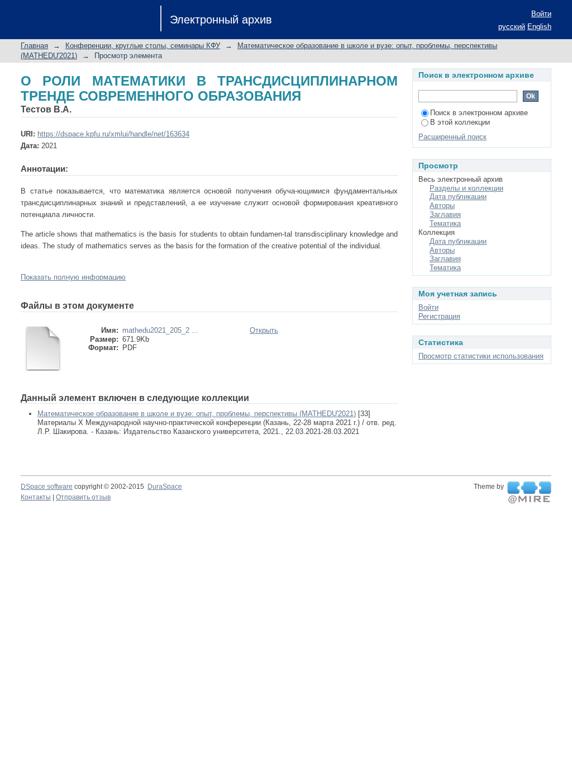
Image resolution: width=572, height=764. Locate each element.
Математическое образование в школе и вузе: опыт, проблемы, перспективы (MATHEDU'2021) (196, 413)
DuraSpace (164, 487)
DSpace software (47, 487)
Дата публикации (458, 196)
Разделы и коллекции (466, 188)
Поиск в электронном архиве (479, 113)
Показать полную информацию (73, 277)
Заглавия (445, 214)
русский (511, 26)
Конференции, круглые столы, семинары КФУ (142, 45)
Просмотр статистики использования (481, 356)
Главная (34, 45)
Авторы (442, 205)
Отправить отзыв (83, 497)
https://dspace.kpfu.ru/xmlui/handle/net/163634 (113, 134)
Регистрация (439, 316)
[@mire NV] (529, 493)
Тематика (445, 223)
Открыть (264, 330)
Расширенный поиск (452, 137)
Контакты (36, 497)
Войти (541, 14)
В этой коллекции (460, 122)
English (539, 26)
